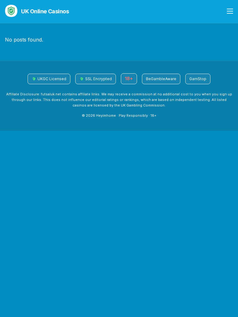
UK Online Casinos (45, 11)
